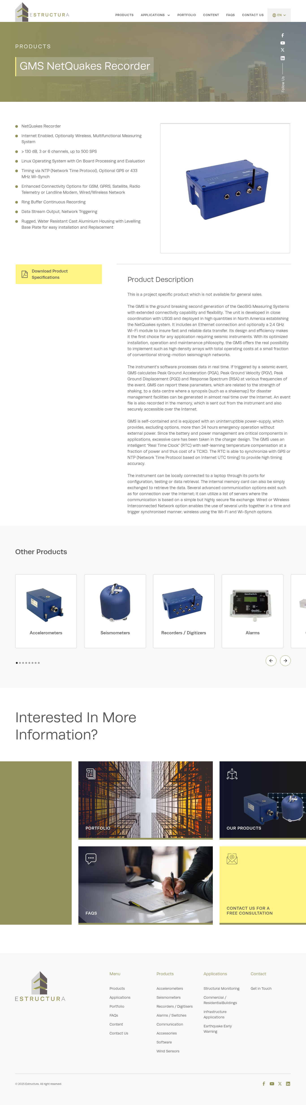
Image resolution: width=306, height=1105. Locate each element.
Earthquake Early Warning (218, 1029)
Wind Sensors (168, 1051)
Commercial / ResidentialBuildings (220, 1000)
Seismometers (169, 998)
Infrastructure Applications (215, 1014)
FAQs (230, 15)
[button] (155, 15)
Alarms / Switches (171, 1015)
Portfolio (186, 15)
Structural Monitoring (221, 989)
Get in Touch (261, 989)
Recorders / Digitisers (175, 1007)
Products (124, 15)
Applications (120, 998)
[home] (42, 12)
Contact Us (253, 15)
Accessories (167, 1033)
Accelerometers (170, 989)
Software (164, 1042)
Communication (170, 1024)
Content (211, 15)
